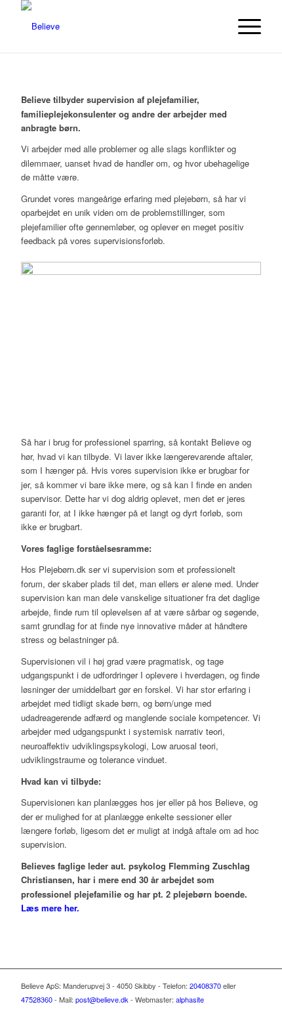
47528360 (36, 999)
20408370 (205, 985)
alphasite (190, 999)
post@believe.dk (102, 999)
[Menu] (243, 26)
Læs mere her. (50, 908)
